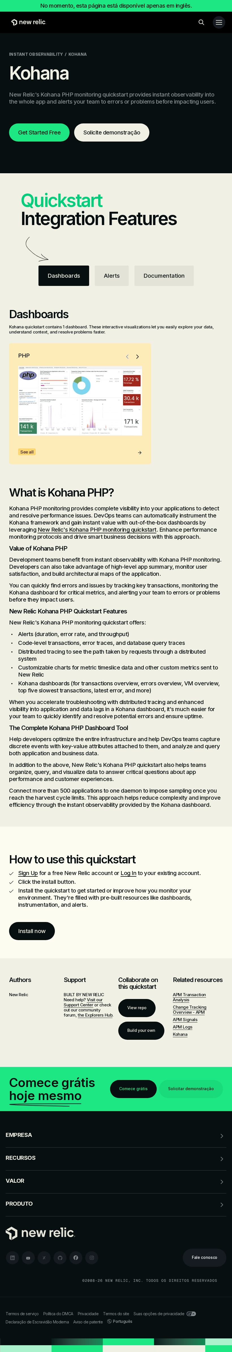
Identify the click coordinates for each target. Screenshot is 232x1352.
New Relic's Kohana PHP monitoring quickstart (97, 529)
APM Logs (182, 1027)
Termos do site (116, 1313)
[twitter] (44, 1258)
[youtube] (28, 1258)
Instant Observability (36, 54)
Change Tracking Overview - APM (190, 1009)
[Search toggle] (201, 22)
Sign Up (28, 873)
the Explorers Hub (95, 1015)
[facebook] (76, 1258)
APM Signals (185, 1019)
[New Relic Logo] (27, 22)
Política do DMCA (58, 1313)
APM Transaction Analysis (189, 997)
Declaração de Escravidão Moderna (37, 1321)
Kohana (180, 1034)
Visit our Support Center (83, 1002)
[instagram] (91, 1258)
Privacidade (88, 1313)
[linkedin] (12, 1258)
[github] (60, 1258)
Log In (128, 873)
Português (122, 1321)
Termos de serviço (22, 1313)
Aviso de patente (88, 1321)
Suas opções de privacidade (159, 1313)
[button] (127, 356)
